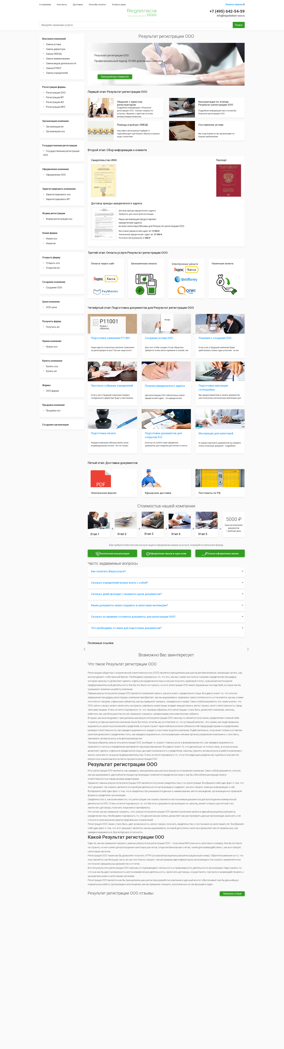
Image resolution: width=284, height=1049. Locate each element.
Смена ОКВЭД (54, 54)
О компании (45, 4)
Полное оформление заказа (223, 553)
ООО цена (51, 307)
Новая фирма (49, 233)
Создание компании (53, 282)
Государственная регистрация (59, 145)
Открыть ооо (53, 263)
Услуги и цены (119, 4)
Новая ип (51, 243)
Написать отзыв (232, 893)
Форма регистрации (53, 213)
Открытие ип (53, 268)
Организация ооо (55, 131)
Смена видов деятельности (61, 63)
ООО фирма (52, 391)
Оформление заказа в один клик (168, 553)
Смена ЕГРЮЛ (53, 68)
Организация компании (55, 121)
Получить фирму (51, 321)
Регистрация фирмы (54, 87)
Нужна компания (51, 341)
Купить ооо (52, 366)
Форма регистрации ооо (59, 219)
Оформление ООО (56, 174)
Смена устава (53, 44)
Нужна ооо (52, 346)
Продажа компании (53, 405)
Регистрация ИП (55, 97)
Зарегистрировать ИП (58, 199)
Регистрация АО (55, 102)
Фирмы (46, 385)
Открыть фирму (51, 257)
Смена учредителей (57, 73)
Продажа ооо (53, 410)
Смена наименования (58, 58)
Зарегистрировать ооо (58, 194)
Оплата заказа (234, 4)
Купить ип (51, 371)
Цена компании (51, 301)
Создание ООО (54, 287)
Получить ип (52, 327)
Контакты (62, 4)
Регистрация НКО (55, 107)
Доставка (78, 4)
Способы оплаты (97, 4)
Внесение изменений (54, 38)
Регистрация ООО (56, 92)
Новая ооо (51, 238)
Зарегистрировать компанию (59, 189)
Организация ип (55, 126)
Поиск (239, 25)
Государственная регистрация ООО (61, 153)
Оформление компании (55, 169)
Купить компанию (52, 360)
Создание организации (55, 424)
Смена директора (55, 49)
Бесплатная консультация (114, 553)
